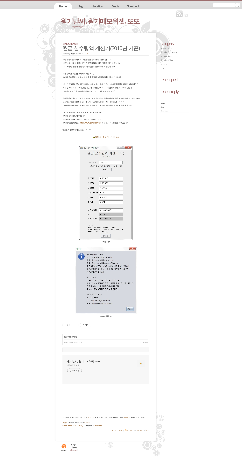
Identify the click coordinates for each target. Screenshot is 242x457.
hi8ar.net (98, 426)
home (63, 6)
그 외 (65, 337)
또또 (164, 64)
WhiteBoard (74, 447)
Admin (114, 430)
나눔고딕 (91, 417)
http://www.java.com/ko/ (90, 123)
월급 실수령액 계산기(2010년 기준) (101, 48)
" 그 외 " (86, 53)
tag (80, 6)
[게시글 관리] (75, 325)
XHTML (139, 430)
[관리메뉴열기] (237, 5)
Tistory (64, 447)
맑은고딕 (126, 417)
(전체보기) (166, 48)
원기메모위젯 (167, 60)
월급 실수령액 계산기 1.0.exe (107, 137)
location (98, 6)
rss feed (183, 13)
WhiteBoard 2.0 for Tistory (72, 426)
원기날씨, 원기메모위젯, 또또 (100, 21)
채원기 (65, 422)
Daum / (87, 422)
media (116, 6)
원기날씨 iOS (167, 56)
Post (121, 430)
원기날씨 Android (169, 52)
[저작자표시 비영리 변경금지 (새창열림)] (94, 325)
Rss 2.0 (129, 430)
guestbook (133, 6)
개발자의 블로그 (74, 365)
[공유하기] (72, 325)
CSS (147, 430)
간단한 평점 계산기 (71, 342)
